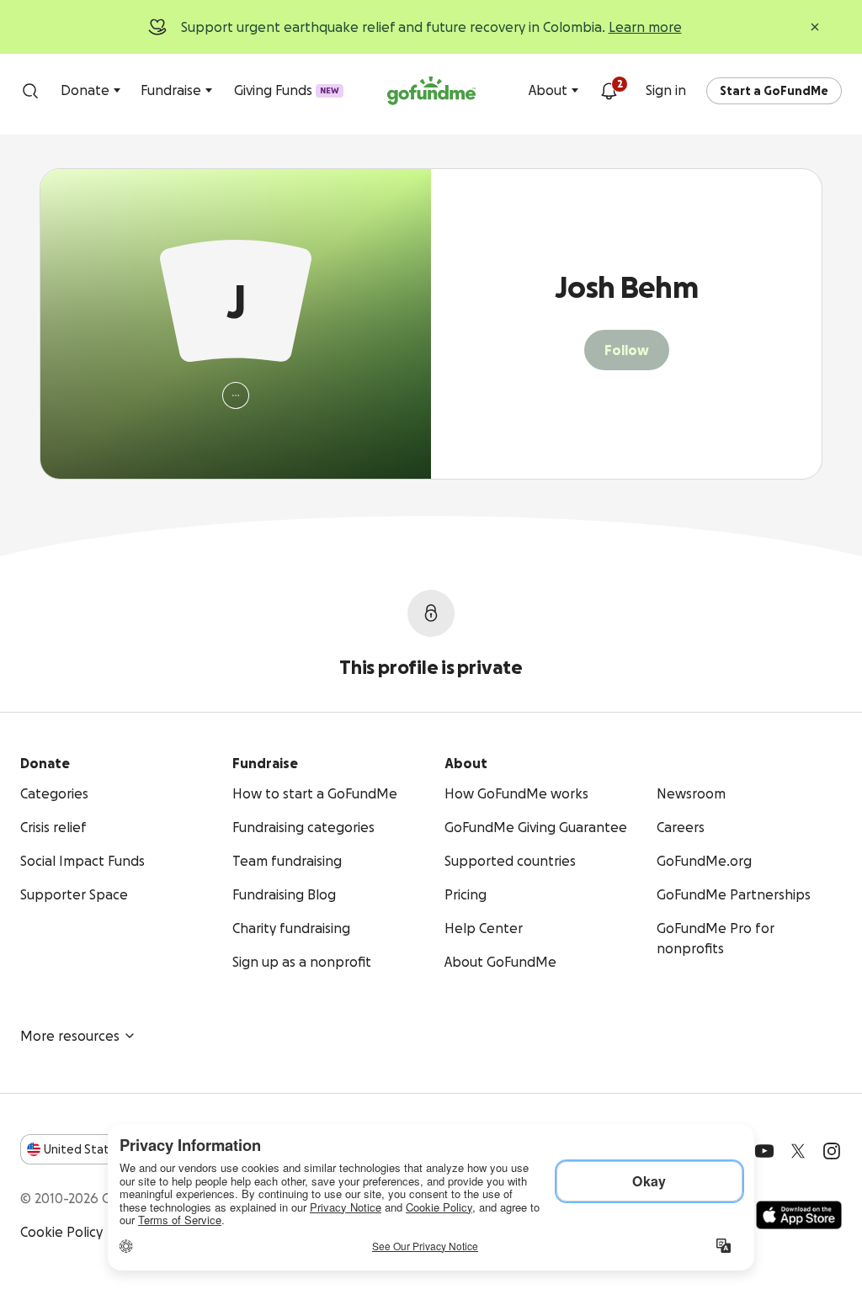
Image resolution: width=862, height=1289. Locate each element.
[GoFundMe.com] (431, 91)
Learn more (645, 26)
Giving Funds (286, 90)
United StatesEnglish (107, 1149)
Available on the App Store (799, 1215)
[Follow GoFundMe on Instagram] (832, 1151)
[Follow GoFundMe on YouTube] (764, 1151)
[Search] (30, 91)
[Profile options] (235, 395)
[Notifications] (608, 91)
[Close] (814, 26)
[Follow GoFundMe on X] (798, 1151)
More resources (70, 1035)
